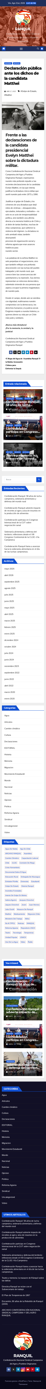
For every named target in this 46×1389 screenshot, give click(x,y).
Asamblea (28, 853)
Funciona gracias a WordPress (16, 1381)
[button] (38, 49)
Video (7, 832)
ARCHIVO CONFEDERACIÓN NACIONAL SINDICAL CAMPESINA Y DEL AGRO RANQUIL (21, 1312)
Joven (24, 905)
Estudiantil (35, 881)
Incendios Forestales (13, 891)
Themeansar (23, 1384)
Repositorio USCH (28, 928)
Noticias (17, 63)
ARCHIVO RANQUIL (13, 853)
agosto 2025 (9, 588)
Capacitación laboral (30, 858)
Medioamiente (19, 914)
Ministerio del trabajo (13, 919)
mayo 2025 (9, 608)
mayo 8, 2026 (14, 988)
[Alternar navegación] (21, 48)
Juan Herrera (34, 905)
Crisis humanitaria (12, 867)
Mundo (7, 780)
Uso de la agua (11, 942)
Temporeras (28, 933)
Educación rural (11, 877)
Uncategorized (11, 826)
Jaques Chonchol (12, 905)
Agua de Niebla (11, 849)
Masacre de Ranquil (25, 909)
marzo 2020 (9, 692)
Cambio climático (12, 729)
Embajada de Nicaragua (30, 877)
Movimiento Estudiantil (14, 774)
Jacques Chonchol (26, 900)
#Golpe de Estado (28, 91)
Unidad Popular (11, 937)
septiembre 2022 (11, 673)
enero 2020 (9, 699)
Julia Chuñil (9, 909)
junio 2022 (9, 679)
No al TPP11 (10, 923)
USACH (23, 937)
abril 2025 (8, 614)
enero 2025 (9, 634)
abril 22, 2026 (14, 1044)
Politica (7, 806)
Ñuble (30, 942)
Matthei (8, 914)
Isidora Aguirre (11, 900)
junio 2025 (9, 601)
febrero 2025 (10, 627)
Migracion (8, 767)
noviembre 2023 (11, 666)
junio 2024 (9, 660)
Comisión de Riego (27, 863)
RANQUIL (23, 29)
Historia (7, 755)
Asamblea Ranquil (31, 359)
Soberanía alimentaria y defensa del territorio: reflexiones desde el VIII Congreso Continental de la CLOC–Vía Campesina (22, 1258)
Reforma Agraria (11, 813)
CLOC (14, 863)
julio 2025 (8, 595)
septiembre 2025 (11, 582)
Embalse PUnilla (11, 881)
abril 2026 (8, 575)
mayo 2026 (9, 569)
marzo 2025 (9, 621)
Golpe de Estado (12, 886)
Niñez (27, 919)
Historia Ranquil (27, 886)
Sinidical (18, 425)
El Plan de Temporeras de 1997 (16, 1295)
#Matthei (8, 95)
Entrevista (24, 881)
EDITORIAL (9, 748)
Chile (7, 863)
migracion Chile (34, 914)
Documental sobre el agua (15, 872)
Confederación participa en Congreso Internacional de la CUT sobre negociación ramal (21, 522)
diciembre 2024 (11, 640)
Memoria (17, 452)
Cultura (9, 452)
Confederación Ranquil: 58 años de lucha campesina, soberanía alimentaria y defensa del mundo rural (23, 499)
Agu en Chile (25, 849)
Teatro (7, 933)
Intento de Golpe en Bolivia (16, 895)
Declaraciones (10, 742)
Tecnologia (17, 933)
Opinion (7, 800)
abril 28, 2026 (14, 1016)
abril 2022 (8, 686)
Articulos (10, 398)
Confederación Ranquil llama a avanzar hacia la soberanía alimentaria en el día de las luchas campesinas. (22, 549)
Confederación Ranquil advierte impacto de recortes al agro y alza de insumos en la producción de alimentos (22, 510)
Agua (6, 716)
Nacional (8, 63)
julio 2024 (8, 653)
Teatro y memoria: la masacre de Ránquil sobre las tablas (20, 458)
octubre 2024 (10, 647)
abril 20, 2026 (14, 1072)
